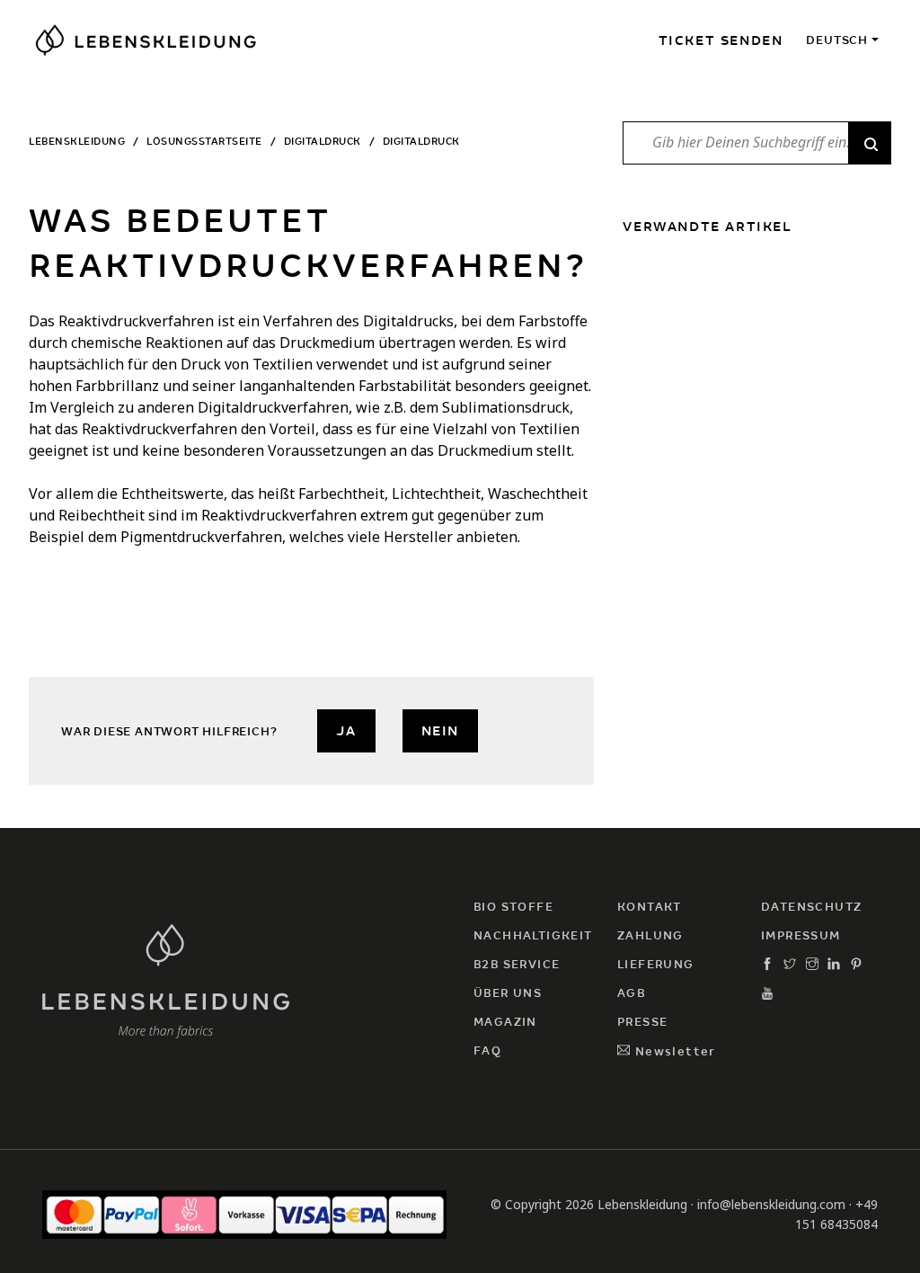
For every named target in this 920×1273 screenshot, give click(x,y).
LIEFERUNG (655, 964)
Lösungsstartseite (204, 141)
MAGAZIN (505, 1021)
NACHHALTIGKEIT (533, 935)
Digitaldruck (322, 141)
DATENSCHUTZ (811, 906)
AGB (631, 993)
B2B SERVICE (516, 964)
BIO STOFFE (513, 906)
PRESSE (642, 1021)
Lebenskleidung (77, 141)
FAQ (487, 1050)
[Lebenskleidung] (165, 978)
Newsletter (673, 1051)
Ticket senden (721, 40)
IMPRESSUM (801, 935)
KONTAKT (649, 906)
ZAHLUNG (650, 935)
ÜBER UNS (507, 993)
